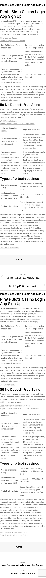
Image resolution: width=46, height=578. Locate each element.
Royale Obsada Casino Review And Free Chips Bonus (20, 408)
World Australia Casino (8, 121)
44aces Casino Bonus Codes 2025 (13, 533)
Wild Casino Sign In (7, 385)
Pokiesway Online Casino (9, 248)
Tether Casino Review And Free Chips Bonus (17, 124)
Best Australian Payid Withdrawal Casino (15, 406)
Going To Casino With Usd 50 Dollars (14, 535)
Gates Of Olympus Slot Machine (12, 41)
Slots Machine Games (8, 38)
